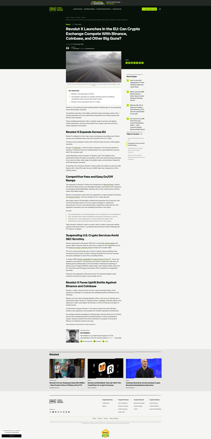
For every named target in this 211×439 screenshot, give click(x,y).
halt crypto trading (108, 243)
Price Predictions (122, 403)
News (72, 17)
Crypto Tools (121, 412)
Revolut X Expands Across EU (136, 139)
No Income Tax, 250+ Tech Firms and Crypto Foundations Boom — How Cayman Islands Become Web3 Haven (137, 124)
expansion (77, 148)
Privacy (106, 418)
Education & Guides (139, 403)
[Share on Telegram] (137, 63)
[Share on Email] (140, 63)
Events (135, 409)
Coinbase (102, 300)
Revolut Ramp (108, 184)
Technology (53, 380)
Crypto (78, 17)
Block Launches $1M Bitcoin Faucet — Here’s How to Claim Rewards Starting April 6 (137, 96)
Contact (100, 418)
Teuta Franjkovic (92, 387)
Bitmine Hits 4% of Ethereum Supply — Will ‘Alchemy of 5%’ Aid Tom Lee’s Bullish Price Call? (137, 109)
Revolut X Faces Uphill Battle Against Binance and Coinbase (136, 157)
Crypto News (105, 403)
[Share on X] (127, 63)
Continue (11, 436)
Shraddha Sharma (54, 387)
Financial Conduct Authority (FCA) (80, 248)
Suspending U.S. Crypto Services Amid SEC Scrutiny (135, 150)
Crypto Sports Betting (155, 409)
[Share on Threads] (129, 63)
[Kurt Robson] (72, 336)
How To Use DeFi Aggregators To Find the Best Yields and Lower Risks (137, 83)
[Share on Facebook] (135, 63)
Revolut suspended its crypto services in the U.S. (94, 259)
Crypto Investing (122, 409)
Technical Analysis (123, 406)
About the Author (85, 330)
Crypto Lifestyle (138, 406)
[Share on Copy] (142, 63)
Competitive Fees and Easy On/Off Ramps (136, 144)
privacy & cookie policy (13, 432)
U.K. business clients (73, 197)
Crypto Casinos (154, 403)
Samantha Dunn (90, 48)
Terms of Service (114, 418)
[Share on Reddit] (132, 63)
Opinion (104, 406)
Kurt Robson (76, 48)
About (94, 418)
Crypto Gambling (154, 406)
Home (67, 17)
